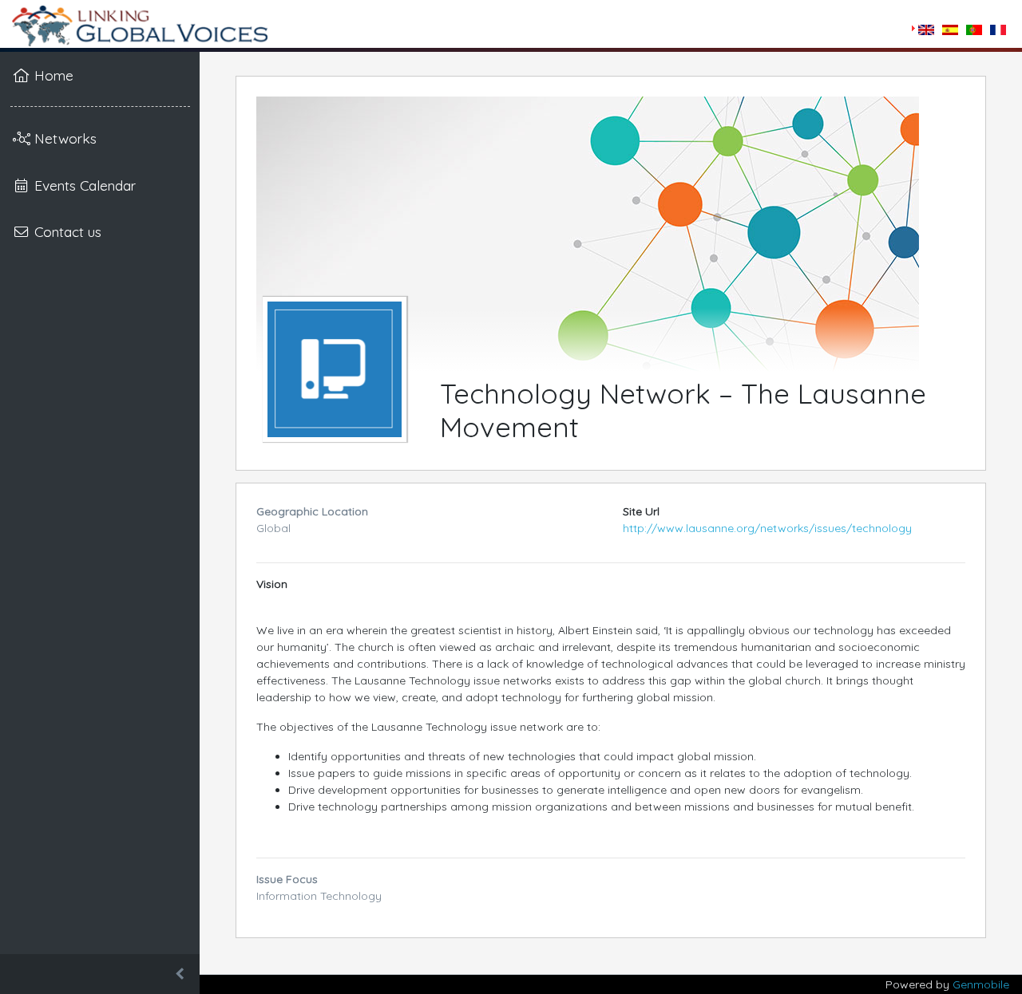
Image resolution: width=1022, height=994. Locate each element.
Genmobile (981, 984)
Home (51, 75)
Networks (63, 138)
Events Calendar (83, 185)
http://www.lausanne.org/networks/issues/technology (767, 528)
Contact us (65, 231)
